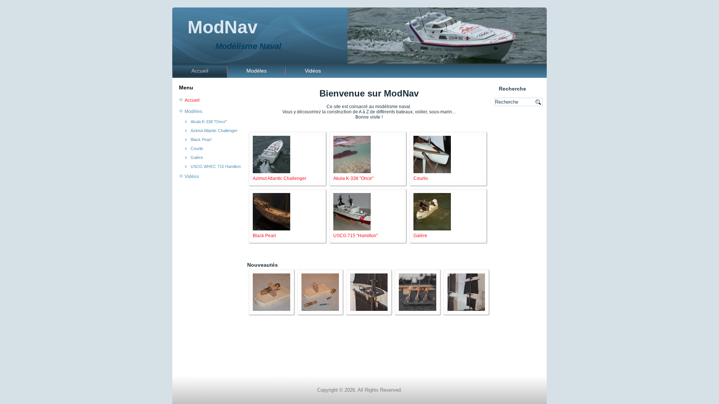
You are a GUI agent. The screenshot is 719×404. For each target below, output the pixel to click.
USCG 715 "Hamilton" (355, 235)
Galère (197, 157)
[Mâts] (369, 309)
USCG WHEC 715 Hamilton (216, 166)
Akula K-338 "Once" (209, 121)
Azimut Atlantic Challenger (214, 130)
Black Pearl (201, 139)
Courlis (197, 148)
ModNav (223, 27)
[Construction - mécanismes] (271, 309)
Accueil (199, 71)
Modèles (256, 71)
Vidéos (313, 71)
